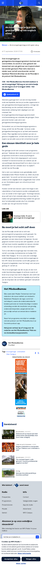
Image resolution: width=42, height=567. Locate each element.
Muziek (4, 509)
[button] (3, 3)
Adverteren (27, 509)
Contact (26, 497)
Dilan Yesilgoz (11, 354)
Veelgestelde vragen (30, 501)
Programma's (6, 501)
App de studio (28, 505)
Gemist (4, 513)
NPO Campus (27, 513)
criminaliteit (21, 351)
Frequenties (6, 497)
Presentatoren (7, 505)
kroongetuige (11, 351)
